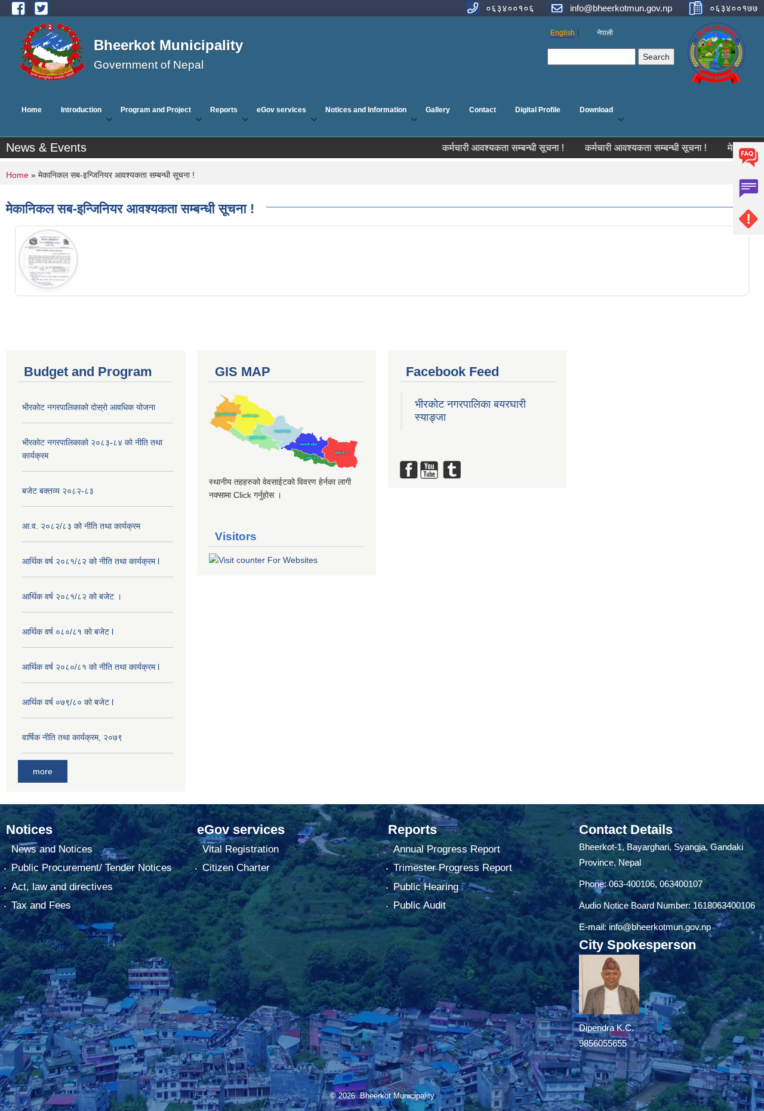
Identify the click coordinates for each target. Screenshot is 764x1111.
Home (31, 109)
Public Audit (419, 905)
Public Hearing (425, 887)
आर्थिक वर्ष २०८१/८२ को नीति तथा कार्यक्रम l (90, 561)
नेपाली (605, 33)
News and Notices (52, 849)
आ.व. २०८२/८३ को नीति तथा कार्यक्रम (81, 526)
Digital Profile (537, 109)
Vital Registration (240, 849)
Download (596, 109)
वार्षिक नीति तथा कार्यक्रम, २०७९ (72, 737)
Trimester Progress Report (452, 867)
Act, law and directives (62, 887)
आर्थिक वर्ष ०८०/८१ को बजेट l (67, 631)
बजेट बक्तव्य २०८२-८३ (58, 491)
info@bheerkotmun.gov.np (660, 927)
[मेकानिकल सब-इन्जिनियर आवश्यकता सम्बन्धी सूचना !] (48, 259)
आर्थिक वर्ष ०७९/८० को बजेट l (67, 702)
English (562, 33)
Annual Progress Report (446, 849)
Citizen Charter (236, 867)
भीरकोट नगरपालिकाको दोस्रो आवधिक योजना (88, 407)
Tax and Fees (41, 905)
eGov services (281, 109)
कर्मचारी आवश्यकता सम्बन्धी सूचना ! (468, 148)
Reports (224, 109)
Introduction (81, 109)
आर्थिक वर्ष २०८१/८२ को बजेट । (72, 596)
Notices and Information (365, 109)
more (43, 771)
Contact (482, 109)
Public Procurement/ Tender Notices (91, 867)
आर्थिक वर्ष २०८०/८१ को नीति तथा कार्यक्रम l (90, 667)
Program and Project (156, 109)
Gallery (438, 109)
